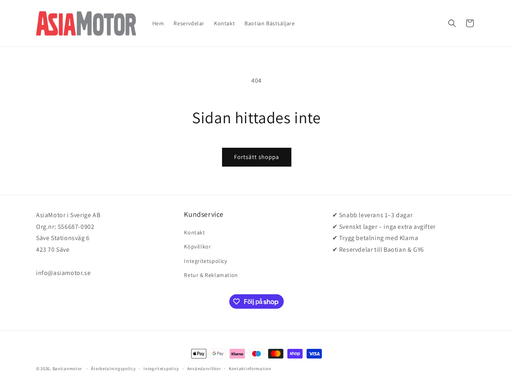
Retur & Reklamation (211, 275)
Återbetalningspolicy (113, 368)
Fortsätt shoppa (256, 157)
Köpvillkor (197, 246)
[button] (452, 23)
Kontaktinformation (250, 368)
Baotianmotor (67, 368)
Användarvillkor (204, 368)
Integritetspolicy (205, 261)
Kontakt (194, 232)
